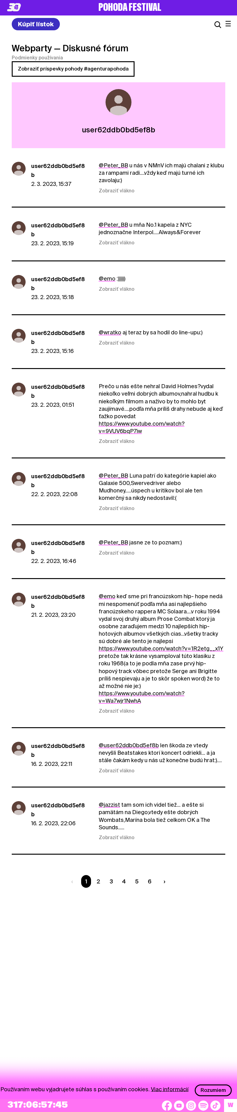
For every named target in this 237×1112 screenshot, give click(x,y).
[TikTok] (215, 1105)
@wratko (110, 332)
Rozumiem (213, 1090)
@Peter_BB (113, 165)
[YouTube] (179, 1105)
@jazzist (109, 804)
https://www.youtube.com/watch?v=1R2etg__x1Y (161, 648)
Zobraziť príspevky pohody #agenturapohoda (73, 69)
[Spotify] (203, 1105)
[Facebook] (167, 1105)
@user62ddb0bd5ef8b (129, 745)
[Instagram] (191, 1105)
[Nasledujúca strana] (163, 881)
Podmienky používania (37, 58)
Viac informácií (170, 1089)
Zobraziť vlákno (117, 191)
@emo (107, 278)
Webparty (32, 48)
